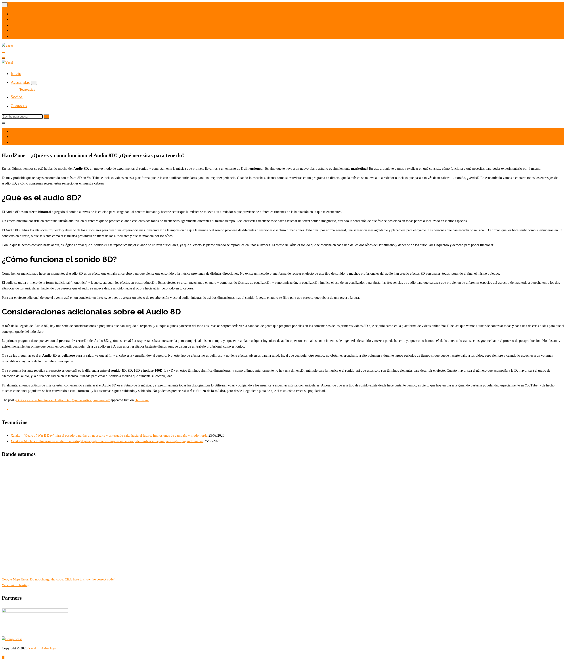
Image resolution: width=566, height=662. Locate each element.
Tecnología (21, 142)
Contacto (19, 105)
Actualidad (20, 82)
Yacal (32, 648)
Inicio (16, 73)
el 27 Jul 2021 (23, 131)
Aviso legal (49, 648)
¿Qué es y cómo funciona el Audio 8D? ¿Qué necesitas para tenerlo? (62, 400)
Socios (17, 96)
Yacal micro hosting (15, 585)
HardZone (142, 400)
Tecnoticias (27, 89)
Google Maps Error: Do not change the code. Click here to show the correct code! (58, 579)
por (15, 137)
